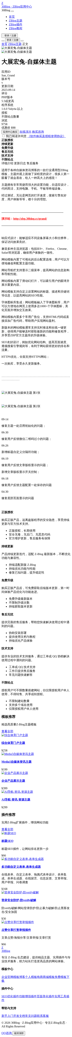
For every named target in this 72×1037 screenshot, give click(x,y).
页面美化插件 (45, 996)
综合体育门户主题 (13, 742)
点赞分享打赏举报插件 (16, 929)
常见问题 (31, 1015)
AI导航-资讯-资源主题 (15, 799)
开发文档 (19, 1015)
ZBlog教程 (15, 28)
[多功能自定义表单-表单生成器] (22, 859)
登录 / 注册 (10, 35)
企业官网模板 (10, 976)
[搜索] (2, 40)
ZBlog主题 (15, 20)
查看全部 (7, 731)
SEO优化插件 (10, 996)
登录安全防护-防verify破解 (18, 900)
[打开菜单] (22, 40)
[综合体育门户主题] (14, 735)
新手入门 (7, 1015)
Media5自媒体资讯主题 (16, 761)
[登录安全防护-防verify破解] (20, 892)
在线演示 (25, 131)
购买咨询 (38, 131)
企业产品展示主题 (13, 780)
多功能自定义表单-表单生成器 (21, 866)
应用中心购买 (10, 132)
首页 (12, 16)
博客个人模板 (28, 976)
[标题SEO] (8, 833)
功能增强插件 (28, 996)
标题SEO (7, 840)
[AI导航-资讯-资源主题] (17, 791)
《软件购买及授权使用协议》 (46, 136)
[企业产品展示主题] (14, 773)
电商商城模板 (46, 976)
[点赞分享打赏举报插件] (17, 922)
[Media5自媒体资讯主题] (17, 754)
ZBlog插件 (15, 24)
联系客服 (43, 1015)
